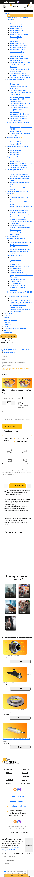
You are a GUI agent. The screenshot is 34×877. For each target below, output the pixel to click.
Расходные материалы (15, 255)
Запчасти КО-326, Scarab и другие (21, 163)
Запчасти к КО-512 (16, 152)
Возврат (7, 326)
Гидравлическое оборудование (18, 296)
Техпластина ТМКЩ (16, 283)
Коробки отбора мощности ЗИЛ (20, 243)
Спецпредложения (10, 320)
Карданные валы (16, 268)
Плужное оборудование (18, 232)
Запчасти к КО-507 (16, 142)
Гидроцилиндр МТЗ (16, 311)
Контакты (7, 324)
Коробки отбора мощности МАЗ (20, 249)
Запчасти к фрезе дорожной (19, 215)
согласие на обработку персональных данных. (17, 873)
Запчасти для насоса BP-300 (19, 266)
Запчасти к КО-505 (16, 131)
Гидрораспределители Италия (20, 309)
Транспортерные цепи (17, 285)
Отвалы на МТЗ (15, 223)
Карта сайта (8, 333)
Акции (24, 780)
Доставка (7, 318)
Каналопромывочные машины (17, 146)
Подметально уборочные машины (19, 157)
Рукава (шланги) (15, 281)
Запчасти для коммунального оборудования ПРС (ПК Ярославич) (20, 65)
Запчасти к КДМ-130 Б (17, 43)
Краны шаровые (15, 270)
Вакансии (7, 330)
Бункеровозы (14, 84)
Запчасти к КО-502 (16, 150)
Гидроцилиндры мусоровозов (20, 97)
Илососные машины (14, 137)
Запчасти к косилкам (17, 200)
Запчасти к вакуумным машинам (18, 122)
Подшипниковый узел (17, 279)
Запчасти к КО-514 (16, 155)
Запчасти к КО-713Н (16, 30)
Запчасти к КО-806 (16, 37)
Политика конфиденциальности (15, 328)
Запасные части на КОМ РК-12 (20, 35)
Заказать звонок (9, 336)
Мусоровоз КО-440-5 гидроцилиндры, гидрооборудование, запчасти (20, 101)
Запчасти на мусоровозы (15, 80)
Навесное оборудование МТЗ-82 (21, 221)
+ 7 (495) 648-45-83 (17, 801)
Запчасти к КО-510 (16, 144)
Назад (9, 15)
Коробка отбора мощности (16, 238)
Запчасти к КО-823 (16, 32)
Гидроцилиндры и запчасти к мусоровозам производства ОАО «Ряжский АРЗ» (21, 93)
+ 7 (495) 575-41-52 (9, 2)
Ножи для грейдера (16, 273)
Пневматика (14, 277)
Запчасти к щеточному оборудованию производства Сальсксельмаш (20, 228)
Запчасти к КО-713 (16, 28)
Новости (7, 322)
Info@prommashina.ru (22, 441)
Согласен (29, 845)
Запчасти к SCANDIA (16, 161)
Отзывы (7, 315)
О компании (8, 313)
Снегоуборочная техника (15, 170)
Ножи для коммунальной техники (21, 275)
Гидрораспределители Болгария (21, 303)
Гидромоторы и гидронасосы (20, 300)
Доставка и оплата (17, 485)
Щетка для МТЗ (15, 234)
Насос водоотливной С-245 (19, 198)
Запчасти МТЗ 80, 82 (13, 236)
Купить (20, 662)
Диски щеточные (15, 260)
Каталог (7, 13)
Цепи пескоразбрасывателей (20, 77)
